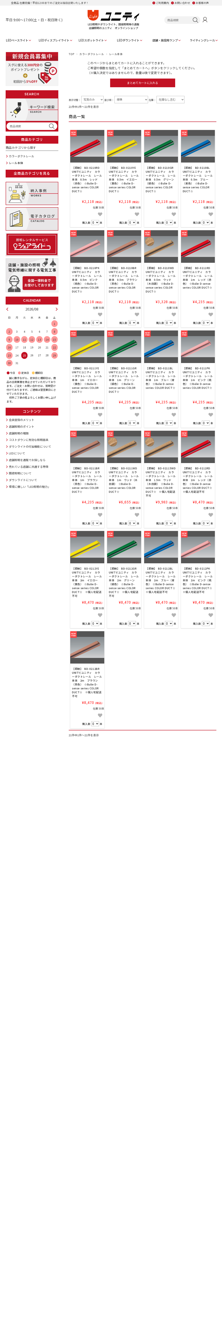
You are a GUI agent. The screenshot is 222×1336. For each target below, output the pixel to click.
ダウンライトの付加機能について (30, 446)
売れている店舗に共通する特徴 (28, 467)
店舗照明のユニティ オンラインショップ (113, 28)
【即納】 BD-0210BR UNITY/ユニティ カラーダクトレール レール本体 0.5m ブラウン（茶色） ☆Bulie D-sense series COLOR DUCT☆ (124, 279)
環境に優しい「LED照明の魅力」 (30, 487)
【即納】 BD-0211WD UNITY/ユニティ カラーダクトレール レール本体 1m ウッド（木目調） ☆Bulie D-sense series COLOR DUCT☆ (124, 479)
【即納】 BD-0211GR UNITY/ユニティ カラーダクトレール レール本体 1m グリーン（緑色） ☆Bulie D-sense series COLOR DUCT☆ (124, 379)
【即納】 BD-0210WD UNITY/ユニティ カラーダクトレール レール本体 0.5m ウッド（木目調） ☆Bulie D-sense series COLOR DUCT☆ (161, 279)
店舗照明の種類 (19, 433)
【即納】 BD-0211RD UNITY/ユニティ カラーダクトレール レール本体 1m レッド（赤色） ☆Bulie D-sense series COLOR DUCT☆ (198, 277)
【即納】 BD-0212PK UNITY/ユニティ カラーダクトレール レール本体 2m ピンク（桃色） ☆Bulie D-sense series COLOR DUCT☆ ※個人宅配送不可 (199, 580)
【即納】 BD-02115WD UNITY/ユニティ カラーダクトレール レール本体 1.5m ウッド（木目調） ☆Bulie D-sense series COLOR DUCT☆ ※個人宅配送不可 (162, 481)
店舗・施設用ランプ (165, 40)
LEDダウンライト (128, 40)
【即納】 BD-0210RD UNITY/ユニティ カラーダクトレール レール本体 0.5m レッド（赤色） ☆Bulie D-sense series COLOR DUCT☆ (87, 179)
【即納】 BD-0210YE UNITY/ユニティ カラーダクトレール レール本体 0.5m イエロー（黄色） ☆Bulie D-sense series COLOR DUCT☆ (124, 179)
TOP (71, 54)
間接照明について (20, 473)
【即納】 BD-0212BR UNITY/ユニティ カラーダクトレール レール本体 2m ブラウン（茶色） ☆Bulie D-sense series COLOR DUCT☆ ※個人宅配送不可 (87, 682)
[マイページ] (205, 20)
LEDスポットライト (91, 40)
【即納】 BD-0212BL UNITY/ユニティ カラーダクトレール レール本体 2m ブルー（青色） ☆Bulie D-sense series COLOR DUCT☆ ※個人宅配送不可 (162, 580)
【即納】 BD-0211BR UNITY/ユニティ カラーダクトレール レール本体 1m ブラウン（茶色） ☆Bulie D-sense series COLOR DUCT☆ (87, 479)
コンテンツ (32, 411)
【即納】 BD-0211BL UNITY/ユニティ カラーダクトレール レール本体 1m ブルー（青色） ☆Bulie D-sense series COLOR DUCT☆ (161, 377)
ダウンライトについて (23, 480)
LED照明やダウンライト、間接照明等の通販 (113, 24)
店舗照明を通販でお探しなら (27, 460)
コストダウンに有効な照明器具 (28, 440)
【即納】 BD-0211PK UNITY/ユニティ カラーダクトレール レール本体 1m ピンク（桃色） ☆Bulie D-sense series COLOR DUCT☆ (198, 377)
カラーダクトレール (91, 54)
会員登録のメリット (21, 420)
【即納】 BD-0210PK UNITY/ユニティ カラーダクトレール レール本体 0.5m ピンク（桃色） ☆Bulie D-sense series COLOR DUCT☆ (87, 279)
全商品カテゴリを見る (32, 173)
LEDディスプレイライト (54, 40)
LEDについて (17, 453)
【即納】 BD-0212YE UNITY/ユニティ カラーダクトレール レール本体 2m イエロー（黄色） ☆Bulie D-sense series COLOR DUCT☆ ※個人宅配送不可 (87, 582)
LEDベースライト (17, 40)
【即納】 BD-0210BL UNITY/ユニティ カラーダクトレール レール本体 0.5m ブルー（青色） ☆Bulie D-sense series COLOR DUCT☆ (198, 179)
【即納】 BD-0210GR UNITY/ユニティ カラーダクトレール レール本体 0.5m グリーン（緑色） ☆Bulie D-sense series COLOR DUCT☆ (161, 179)
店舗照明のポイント (21, 426)
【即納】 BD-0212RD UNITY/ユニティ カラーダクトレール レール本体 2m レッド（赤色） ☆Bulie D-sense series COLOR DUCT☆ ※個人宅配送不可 (199, 479)
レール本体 (16, 163)
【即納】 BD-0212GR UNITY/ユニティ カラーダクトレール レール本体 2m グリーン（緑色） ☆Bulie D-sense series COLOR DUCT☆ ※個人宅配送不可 (124, 582)
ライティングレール (202, 40)
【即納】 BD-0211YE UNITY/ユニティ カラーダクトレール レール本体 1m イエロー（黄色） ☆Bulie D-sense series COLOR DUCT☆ (87, 379)
